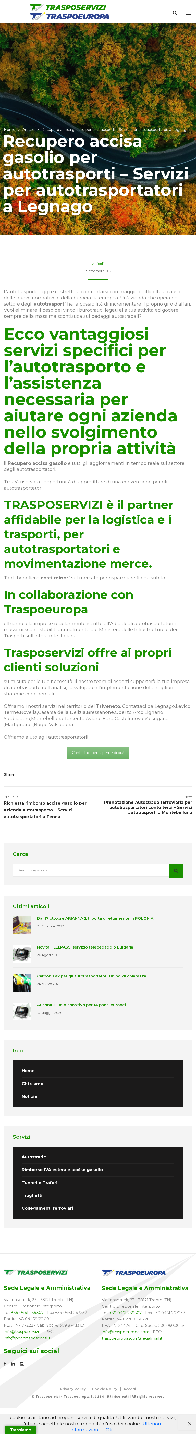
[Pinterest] (46, 774)
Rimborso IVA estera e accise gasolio (62, 1169)
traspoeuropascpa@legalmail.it (132, 1338)
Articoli (28, 129)
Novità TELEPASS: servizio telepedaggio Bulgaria (85, 947)
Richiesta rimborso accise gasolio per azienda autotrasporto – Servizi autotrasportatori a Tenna (45, 810)
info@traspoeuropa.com (125, 1331)
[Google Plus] (40, 774)
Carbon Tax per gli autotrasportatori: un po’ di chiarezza (91, 976)
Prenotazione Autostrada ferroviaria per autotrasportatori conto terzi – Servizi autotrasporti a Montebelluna (148, 807)
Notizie (29, 1096)
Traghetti (32, 1195)
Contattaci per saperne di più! (98, 752)
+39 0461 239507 (27, 1312)
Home (9, 129)
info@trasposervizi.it (23, 1331)
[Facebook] (24, 774)
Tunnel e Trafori (39, 1182)
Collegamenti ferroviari (47, 1208)
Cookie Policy (104, 1389)
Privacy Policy (73, 1389)
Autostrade (34, 1157)
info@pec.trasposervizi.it (27, 1337)
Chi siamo (32, 1083)
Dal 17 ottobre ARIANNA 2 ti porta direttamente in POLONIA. (95, 918)
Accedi (130, 1389)
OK (109, 1430)
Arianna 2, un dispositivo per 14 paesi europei (81, 1004)
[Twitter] (32, 774)
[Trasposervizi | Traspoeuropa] (70, 11)
